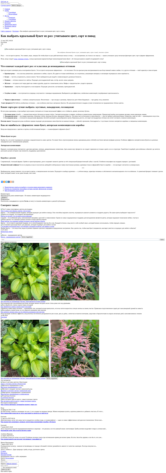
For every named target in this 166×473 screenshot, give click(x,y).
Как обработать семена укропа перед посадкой (16, 307)
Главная (7, 9)
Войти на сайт (6, 469)
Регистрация (9, 458)
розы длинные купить (21, 59)
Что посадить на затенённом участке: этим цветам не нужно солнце (23, 301)
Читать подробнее (27, 237)
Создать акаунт (6, 5)
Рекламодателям (6, 455)
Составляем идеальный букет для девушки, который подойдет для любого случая (27, 226)
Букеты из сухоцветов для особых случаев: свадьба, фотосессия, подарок (28, 189)
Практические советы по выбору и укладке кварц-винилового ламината (28, 187)
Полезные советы (10, 26)
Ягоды (7, 16)
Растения (8, 23)
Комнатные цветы (11, 24)
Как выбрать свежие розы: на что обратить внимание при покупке (22, 312)
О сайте (3, 451)
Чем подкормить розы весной (14, 190)
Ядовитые (11, 17)
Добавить (4, 197)
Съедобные (12, 12)
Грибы (7, 10)
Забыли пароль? (11, 463)
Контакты (4, 453)
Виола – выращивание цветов (10, 237)
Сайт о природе (6, 31)
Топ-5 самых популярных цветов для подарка (16, 211)
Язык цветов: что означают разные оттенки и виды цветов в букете (23, 221)
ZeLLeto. (4, 1)
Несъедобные (12, 14)
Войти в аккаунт (16, 5)
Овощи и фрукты (10, 21)
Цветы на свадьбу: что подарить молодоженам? (16, 216)
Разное (7, 28)
